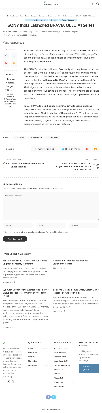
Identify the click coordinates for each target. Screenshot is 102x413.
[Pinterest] (6, 63)
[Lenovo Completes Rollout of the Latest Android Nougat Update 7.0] (10, 84)
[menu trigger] (5, 4)
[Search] (97, 4)
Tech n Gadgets (68, 20)
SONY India (33, 35)
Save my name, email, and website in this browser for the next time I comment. (37, 232)
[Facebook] (6, 56)
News (53, 20)
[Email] (14, 63)
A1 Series (11, 35)
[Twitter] (14, 56)
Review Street (11, 32)
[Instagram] (13, 381)
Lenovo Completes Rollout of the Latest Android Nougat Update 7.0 (10, 100)
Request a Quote (87, 368)
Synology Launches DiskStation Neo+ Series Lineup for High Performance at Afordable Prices (26, 292)
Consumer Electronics (36, 20)
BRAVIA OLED (22, 35)
